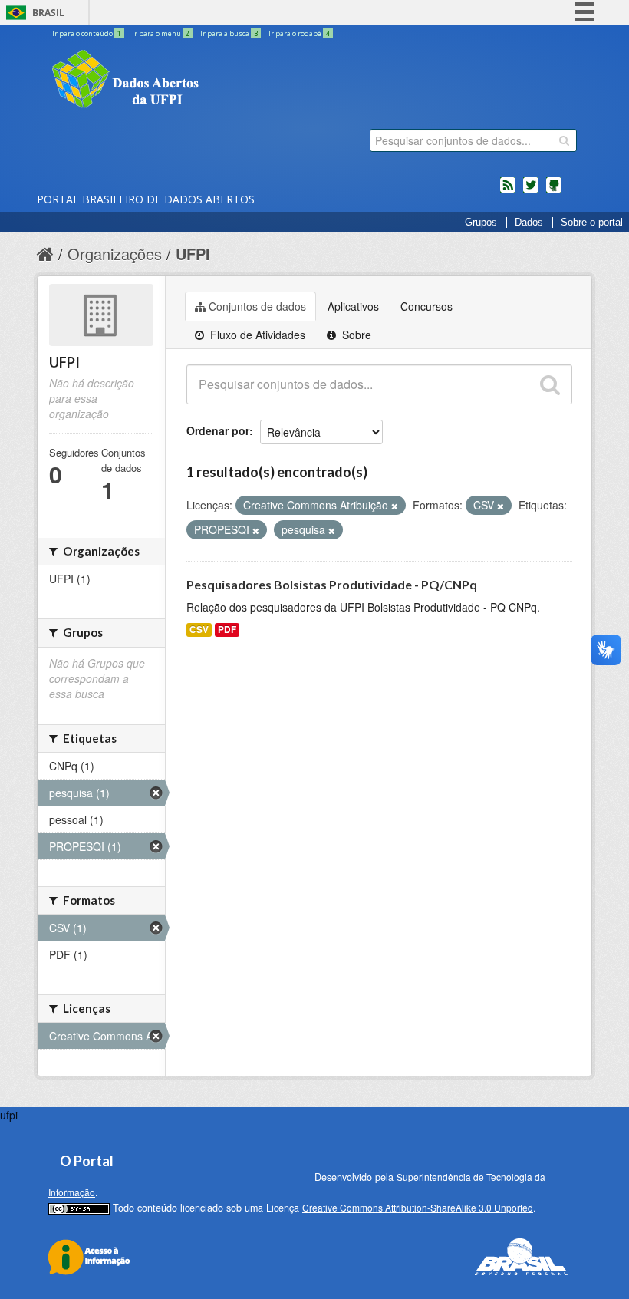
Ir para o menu (160, 33)
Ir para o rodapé (299, 33)
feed (507, 191)
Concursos (426, 306)
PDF (227, 629)
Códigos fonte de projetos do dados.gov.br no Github (553, 191)
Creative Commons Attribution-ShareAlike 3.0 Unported (417, 1207)
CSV (199, 629)
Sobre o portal (592, 222)
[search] (564, 140)
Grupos (481, 222)
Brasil (48, 12)
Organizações (115, 253)
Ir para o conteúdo (86, 33)
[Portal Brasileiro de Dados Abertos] (217, 80)
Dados (529, 222)
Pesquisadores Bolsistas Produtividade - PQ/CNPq (331, 584)
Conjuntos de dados (257, 306)
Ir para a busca (229, 33)
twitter (530, 191)
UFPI (193, 253)
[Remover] (394, 505)
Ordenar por (217, 430)
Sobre (355, 334)
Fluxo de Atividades (256, 334)
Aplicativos (353, 306)
